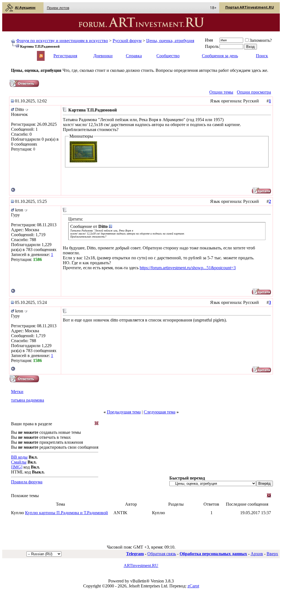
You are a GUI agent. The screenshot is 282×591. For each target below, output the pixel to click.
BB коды (19, 457)
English (17, 53)
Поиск (262, 55)
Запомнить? (261, 40)
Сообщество (168, 55)
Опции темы (221, 92)
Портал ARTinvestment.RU (249, 7)
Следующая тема (159, 412)
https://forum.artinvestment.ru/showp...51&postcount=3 (188, 267)
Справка (134, 55)
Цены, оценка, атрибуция (170, 40)
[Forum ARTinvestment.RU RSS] (41, 56)
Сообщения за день (220, 55)
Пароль (212, 46)
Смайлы (18, 462)
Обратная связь (161, 553)
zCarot (193, 586)
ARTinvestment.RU (141, 565)
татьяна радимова (27, 400)
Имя (209, 40)
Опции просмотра (254, 92)
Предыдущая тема (124, 412)
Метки (17, 391)
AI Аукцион (25, 7)
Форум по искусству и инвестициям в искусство (62, 40)
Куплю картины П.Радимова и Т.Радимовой (66, 512)
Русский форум (127, 40)
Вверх (272, 553)
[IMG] (16, 467)
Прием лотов (58, 7)
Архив (257, 553)
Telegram (135, 553)
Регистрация (65, 55)
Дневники (103, 55)
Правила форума (26, 482)
